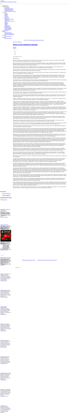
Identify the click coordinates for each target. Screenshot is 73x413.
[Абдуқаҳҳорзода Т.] (4, 301)
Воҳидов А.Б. (3, 340)
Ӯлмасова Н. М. (3, 290)
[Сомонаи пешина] (31, 40)
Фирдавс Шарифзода (6, 195)
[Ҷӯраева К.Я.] (4, 219)
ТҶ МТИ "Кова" (18, 267)
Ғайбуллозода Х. (3, 209)
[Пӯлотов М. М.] (4, 351)
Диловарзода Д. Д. (3, 405)
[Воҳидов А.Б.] (4, 335)
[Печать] (14, 48)
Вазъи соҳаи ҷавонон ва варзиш (25, 45)
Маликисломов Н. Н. (4, 257)
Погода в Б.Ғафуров (6, 245)
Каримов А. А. (3, 323)
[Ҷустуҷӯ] (26, 40)
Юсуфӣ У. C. (2, 273)
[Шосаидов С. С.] (4, 384)
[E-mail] (14, 47)
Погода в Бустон (6, 246)
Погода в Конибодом (6, 247)
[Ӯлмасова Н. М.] (4, 285)
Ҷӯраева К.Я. (2, 224)
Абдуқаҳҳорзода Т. (3, 306)
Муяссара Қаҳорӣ (3, 226)
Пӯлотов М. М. (3, 356)
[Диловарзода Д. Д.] (4, 400)
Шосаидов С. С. (3, 389)
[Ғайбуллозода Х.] (4, 204)
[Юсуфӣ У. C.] (4, 268)
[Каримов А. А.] (4, 318)
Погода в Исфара (6, 248)
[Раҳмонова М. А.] (4, 368)
